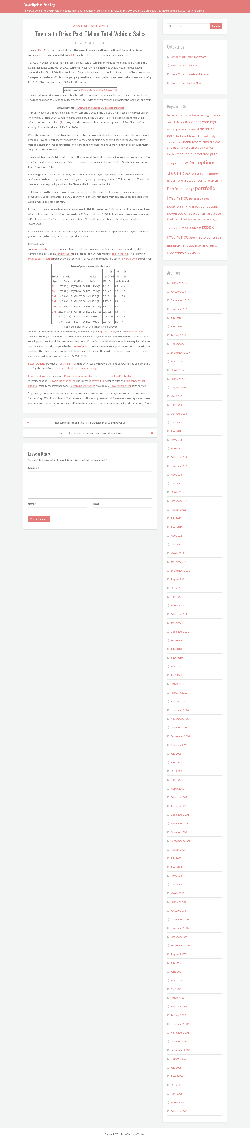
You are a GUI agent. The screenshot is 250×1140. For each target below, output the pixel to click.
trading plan (197, 245)
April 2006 (176, 1093)
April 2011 (176, 596)
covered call (66, 368)
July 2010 (176, 649)
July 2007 (176, 962)
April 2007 (176, 989)
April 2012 (176, 544)
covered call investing (44, 248)
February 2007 (179, 1006)
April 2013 (176, 483)
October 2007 (179, 936)
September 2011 (180, 570)
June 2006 (177, 1076)
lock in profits (192, 141)
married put (186, 153)
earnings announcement (183, 129)
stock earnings (191, 227)
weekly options (187, 252)
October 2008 (179, 832)
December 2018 (180, 300)
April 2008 (176, 884)
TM (40, 50)
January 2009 (178, 806)
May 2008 (176, 875)
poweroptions (178, 213)
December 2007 (180, 919)
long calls (208, 141)
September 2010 (180, 640)
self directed (203, 219)
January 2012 (178, 561)
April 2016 (176, 404)
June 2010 (177, 657)
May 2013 (176, 474)
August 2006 (178, 1058)
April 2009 (176, 779)
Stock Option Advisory (184, 65)
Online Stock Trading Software (90, 25)
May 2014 (176, 439)
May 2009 (176, 771)
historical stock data (184, 136)
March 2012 (177, 553)
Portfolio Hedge (181, 188)
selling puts (214, 219)
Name (32, 503)
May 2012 (176, 535)
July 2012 (176, 518)
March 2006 (177, 1102)
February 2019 (179, 282)
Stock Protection (200, 237)
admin (102, 43)
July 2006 (176, 1067)
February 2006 (179, 1111)
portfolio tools (199, 198)
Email (97, 503)
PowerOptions (89, 89)
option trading (197, 173)
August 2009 (178, 745)
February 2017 (179, 378)
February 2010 (179, 692)
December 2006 (180, 1024)
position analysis (181, 206)
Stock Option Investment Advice (190, 74)
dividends (193, 121)
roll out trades (187, 219)
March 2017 (177, 370)
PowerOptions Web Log (39, 5)
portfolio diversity (210, 180)
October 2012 (179, 500)
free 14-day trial (108, 89)
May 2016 (176, 396)
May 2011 (176, 588)
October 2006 (179, 1041)
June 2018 (177, 326)
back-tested (185, 115)
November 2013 (180, 466)
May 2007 (176, 980)
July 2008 (176, 858)
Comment (33, 467)
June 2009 (177, 762)
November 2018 (180, 309)
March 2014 (177, 448)
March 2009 (177, 788)
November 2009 (180, 718)
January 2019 (178, 291)
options (190, 162)
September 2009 (180, 736)
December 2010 (180, 631)
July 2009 (176, 753)
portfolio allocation (184, 180)
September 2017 (180, 352)
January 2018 (178, 335)
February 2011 (179, 614)
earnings (209, 121)
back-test (173, 115)
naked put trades (175, 163)
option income (120, 253)
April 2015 (176, 422)
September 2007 (180, 945)
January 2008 (178, 910)
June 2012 (177, 527)
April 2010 (176, 675)
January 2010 (178, 701)
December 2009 (180, 710)
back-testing (200, 115)
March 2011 (177, 605)
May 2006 (176, 1085)
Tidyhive (141, 1134)
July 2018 (176, 317)
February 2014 (179, 457)
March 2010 (177, 683)
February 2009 (179, 797)
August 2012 (178, 509)
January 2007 (178, 1015)
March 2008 (177, 893)
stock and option (174, 228)
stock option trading (120, 376)
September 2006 (180, 1050)
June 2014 (177, 431)
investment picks (175, 142)
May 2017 (176, 361)
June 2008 (177, 867)
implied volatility (204, 136)
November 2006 (180, 1032)
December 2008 (180, 814)
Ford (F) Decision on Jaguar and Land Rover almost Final (90, 433)
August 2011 (178, 579)
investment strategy (85, 368)
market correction (191, 147)
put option (198, 213)
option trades (107, 331)
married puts (206, 153)
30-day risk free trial (112, 107)
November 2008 (180, 823)
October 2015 (179, 413)
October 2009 (179, 727)
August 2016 (178, 387)
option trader (64, 253)
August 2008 (178, 849)
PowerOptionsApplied (87, 107)
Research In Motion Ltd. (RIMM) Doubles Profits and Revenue (90, 422)
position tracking (206, 206)
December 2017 (180, 343)
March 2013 (177, 492)
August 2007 (178, 954)
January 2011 (178, 622)
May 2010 (176, 666)
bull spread (179, 122)
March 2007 (177, 997)
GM (73, 54)
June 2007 (177, 971)
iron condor (132, 380)
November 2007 (180, 928)
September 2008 (180, 840)
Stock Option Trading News (187, 82)
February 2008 (179, 901)
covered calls (99, 380)
